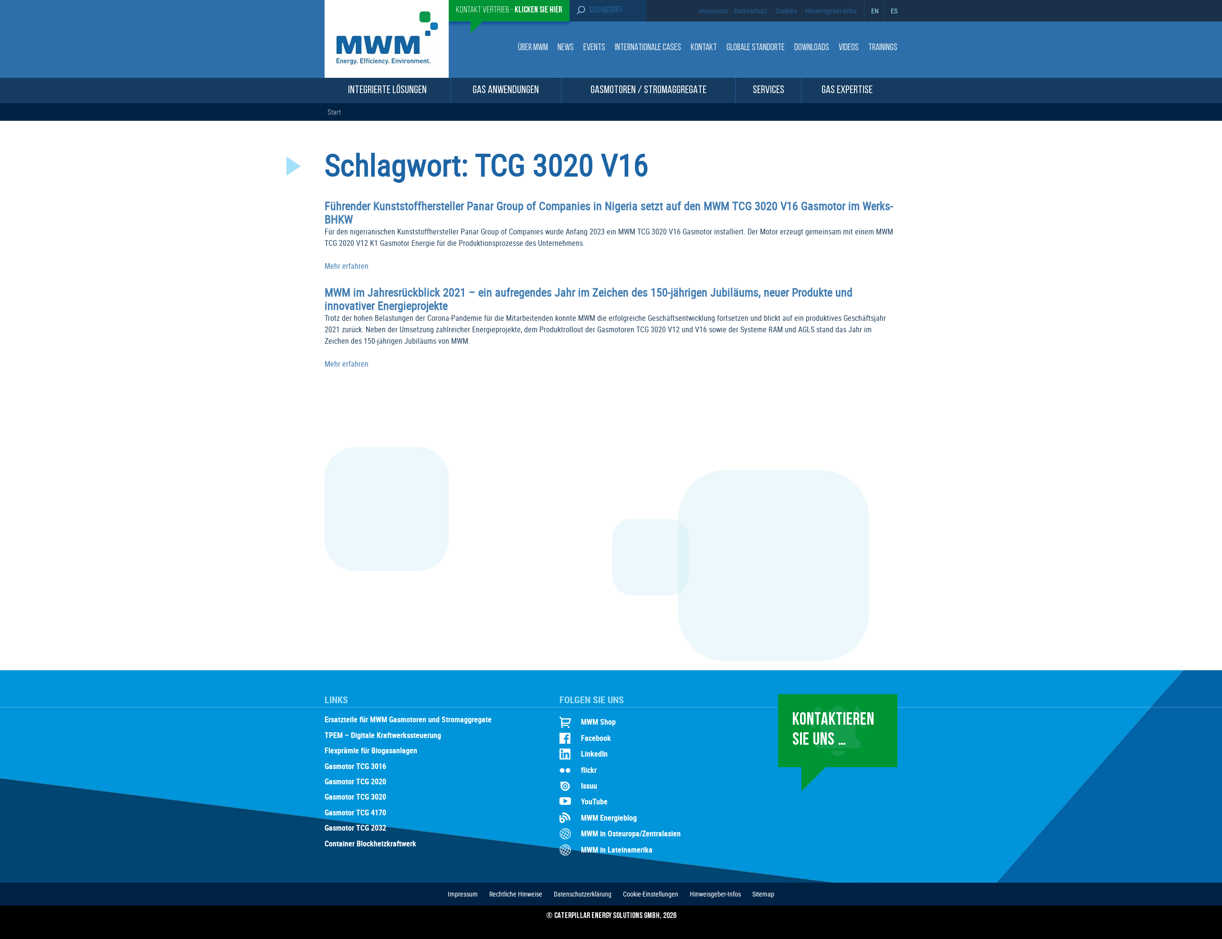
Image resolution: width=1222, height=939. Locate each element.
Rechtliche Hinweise (515, 893)
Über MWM (533, 48)
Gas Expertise (847, 90)
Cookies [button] (786, 10)
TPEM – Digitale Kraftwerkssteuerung (383, 735)
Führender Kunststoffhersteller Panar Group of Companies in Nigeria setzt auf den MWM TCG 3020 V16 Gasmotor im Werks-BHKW (609, 212)
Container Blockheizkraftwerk (370, 844)
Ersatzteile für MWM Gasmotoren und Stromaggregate (408, 720)
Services (768, 90)
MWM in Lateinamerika (617, 849)
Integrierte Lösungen (387, 90)
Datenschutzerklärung (582, 893)
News (566, 48)
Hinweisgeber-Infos (830, 10)
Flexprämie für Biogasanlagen (371, 751)
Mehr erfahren (347, 266)
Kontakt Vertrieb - (509, 10)
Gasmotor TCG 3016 (355, 766)
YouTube (594, 801)
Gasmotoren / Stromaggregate (648, 90)
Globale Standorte (756, 48)
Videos (849, 48)
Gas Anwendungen (506, 90)
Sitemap (763, 893)
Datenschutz (750, 10)
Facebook (596, 738)
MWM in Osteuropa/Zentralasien (631, 833)
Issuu (589, 785)
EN (875, 10)
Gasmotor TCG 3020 (355, 797)
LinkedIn (594, 753)
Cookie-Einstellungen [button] (650, 893)
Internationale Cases (648, 48)
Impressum (713, 10)
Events (594, 48)
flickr (589, 770)
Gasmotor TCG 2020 (355, 782)
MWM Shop (598, 721)
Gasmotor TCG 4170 (355, 813)
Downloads (811, 48)
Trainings (882, 48)
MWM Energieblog (609, 817)
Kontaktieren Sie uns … (833, 730)
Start (334, 111)
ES (894, 10)
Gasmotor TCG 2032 (355, 828)
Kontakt (704, 48)
